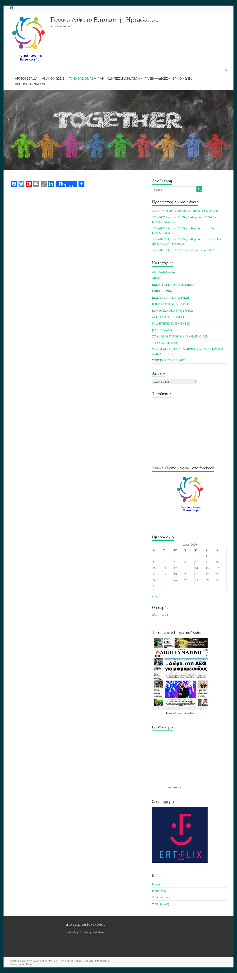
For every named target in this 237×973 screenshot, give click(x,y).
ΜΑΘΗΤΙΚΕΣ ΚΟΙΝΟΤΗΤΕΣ (171, 323)
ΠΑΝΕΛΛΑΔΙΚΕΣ (156, 78)
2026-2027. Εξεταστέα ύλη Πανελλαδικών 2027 (183, 250)
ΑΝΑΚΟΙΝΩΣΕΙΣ (53, 78)
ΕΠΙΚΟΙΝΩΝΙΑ (182, 78)
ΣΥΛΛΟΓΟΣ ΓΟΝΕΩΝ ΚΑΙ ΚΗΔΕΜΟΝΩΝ (180, 336)
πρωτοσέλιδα (174, 713)
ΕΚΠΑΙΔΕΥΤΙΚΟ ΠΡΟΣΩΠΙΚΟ (172, 284)
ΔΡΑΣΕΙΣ (158, 278)
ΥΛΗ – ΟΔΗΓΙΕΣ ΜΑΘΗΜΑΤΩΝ (119, 78)
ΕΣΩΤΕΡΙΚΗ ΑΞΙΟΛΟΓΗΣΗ (170, 297)
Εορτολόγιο (174, 787)
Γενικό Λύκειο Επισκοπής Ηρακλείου (104, 19)
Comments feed (161, 897)
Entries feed (159, 891)
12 (175, 568)
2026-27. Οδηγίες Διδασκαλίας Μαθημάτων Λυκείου (186, 211)
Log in (156, 884)
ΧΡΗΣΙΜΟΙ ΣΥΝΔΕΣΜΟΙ (31, 84)
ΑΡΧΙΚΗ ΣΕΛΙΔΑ (26, 78)
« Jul (155, 596)
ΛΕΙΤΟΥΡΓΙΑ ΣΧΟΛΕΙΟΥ (169, 317)
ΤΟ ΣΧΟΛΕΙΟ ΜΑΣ (81, 78)
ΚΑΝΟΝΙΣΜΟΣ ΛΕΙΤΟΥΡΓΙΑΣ (172, 310)
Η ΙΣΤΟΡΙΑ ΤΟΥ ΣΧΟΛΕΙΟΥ (171, 304)
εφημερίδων (189, 713)
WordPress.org (160, 904)
